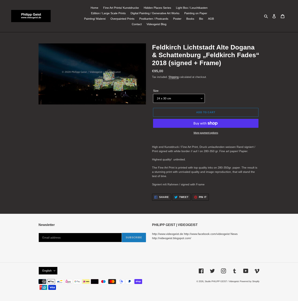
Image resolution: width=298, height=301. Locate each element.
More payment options (206, 132)
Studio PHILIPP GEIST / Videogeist (222, 281)
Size (156, 90)
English (47, 270)
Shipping (173, 76)
